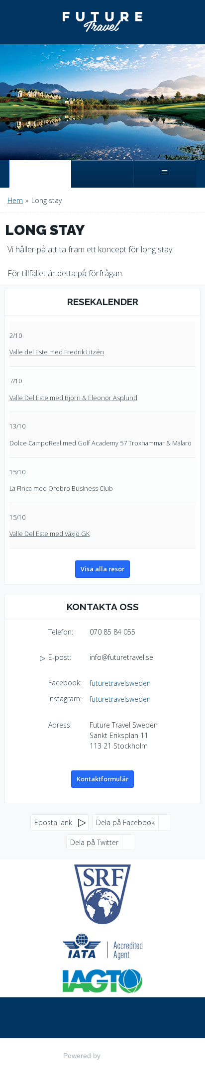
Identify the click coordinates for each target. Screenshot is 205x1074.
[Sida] (40, 174)
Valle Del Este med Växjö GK (49, 533)
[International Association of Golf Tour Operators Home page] (102, 981)
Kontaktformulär (102, 778)
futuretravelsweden (120, 683)
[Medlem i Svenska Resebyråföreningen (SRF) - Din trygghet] (102, 894)
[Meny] (165, 174)
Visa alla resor (102, 568)
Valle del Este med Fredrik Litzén (56, 351)
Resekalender (102, 301)
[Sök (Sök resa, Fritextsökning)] (102, 174)
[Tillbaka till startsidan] (102, 22)
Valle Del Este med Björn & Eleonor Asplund (73, 397)
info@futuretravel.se (121, 657)
